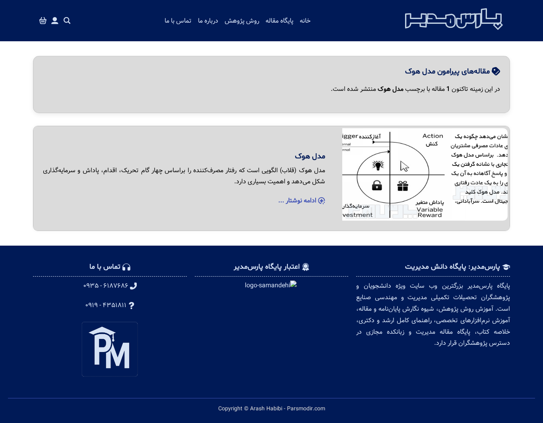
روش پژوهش (242, 21)
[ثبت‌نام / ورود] (54, 21)
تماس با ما (178, 21)
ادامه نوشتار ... (298, 201)
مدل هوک (310, 156)
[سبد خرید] (43, 21)
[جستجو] (67, 21)
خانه (305, 21)
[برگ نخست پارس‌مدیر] (454, 32)
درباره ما (208, 21)
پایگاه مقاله (279, 21)
